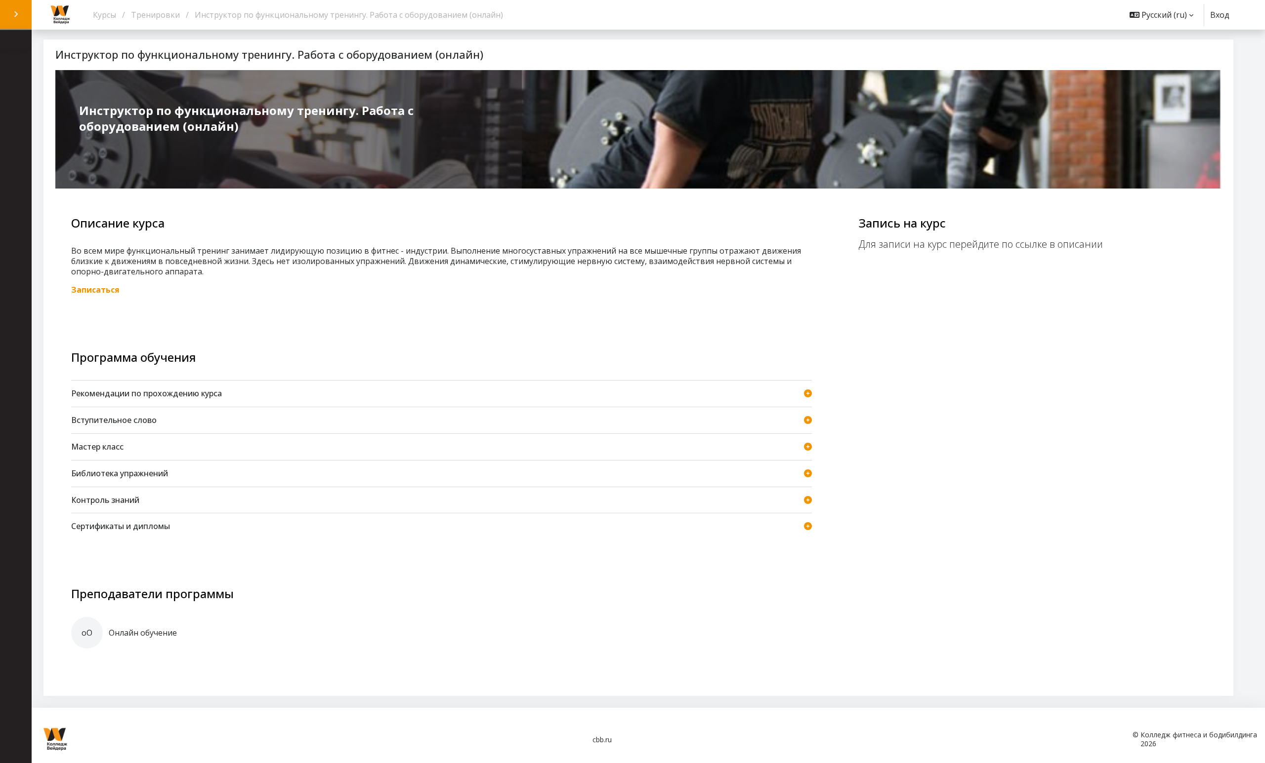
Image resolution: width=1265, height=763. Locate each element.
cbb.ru (602, 739)
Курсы (104, 15)
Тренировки (155, 15)
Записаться (95, 289)
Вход (1219, 15)
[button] (1161, 15)
